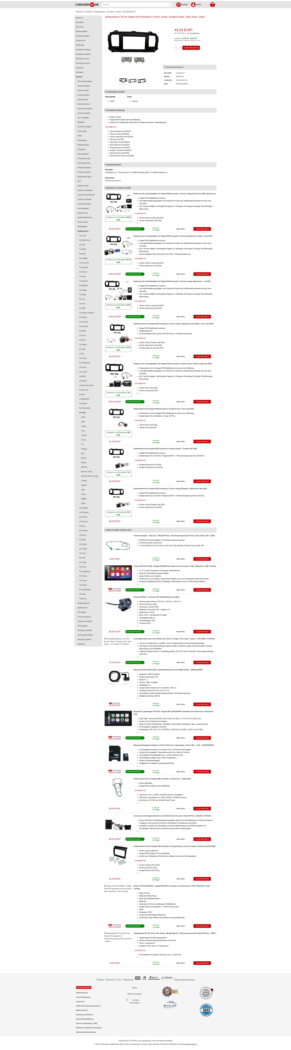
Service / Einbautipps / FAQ (86, 1023)
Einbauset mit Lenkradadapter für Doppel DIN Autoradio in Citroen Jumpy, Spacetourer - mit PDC (172, 281)
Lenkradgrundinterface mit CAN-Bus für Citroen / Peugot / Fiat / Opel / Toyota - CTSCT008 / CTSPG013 (174, 639)
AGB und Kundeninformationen (88, 1006)
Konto (198, 4)
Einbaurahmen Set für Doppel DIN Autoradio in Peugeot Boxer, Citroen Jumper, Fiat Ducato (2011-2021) (174, 846)
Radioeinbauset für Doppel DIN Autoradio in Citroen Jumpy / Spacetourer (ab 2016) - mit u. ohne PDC (174, 324)
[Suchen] (170, 4)
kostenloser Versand (133, 229)
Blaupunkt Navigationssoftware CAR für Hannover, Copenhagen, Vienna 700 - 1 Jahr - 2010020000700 (174, 745)
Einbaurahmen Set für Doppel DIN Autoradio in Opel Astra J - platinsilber (162, 779)
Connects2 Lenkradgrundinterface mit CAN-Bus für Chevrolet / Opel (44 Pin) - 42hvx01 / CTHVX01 (172, 816)
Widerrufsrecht (82, 1010)
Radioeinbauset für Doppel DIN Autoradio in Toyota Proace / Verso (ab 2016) (164, 409)
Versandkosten (194, 33)
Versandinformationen (189, 1044)
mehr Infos (180, 229)
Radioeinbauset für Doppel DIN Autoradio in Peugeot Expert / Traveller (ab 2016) (165, 449)
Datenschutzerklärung (84, 1019)
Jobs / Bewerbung (83, 997)
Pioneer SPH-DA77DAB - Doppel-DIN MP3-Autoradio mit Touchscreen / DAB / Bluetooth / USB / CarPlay (175, 566)
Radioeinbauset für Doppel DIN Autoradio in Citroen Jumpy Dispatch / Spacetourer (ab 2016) (170, 488)
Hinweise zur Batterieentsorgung (89, 1028)
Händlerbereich (82, 993)
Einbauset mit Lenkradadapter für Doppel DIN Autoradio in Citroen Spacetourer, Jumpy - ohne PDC (173, 236)
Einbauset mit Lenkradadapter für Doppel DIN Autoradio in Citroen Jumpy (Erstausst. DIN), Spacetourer (175, 194)
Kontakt (184, 4)
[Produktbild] (132, 49)
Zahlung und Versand (84, 1015)
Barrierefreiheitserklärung (86, 1032)
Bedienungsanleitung (112, 181)
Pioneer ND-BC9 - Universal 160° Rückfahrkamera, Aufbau (157, 597)
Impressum (80, 1001)
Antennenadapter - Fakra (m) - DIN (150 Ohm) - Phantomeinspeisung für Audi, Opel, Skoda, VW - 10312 (174, 536)
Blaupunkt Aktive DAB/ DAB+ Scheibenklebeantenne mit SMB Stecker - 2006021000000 (168, 670)
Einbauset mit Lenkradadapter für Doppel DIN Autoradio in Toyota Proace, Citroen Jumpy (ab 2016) (173, 364)
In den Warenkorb (191, 48)
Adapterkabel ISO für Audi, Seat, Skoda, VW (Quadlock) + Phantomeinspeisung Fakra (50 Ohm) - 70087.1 (175, 933)
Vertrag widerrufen (84, 987)
